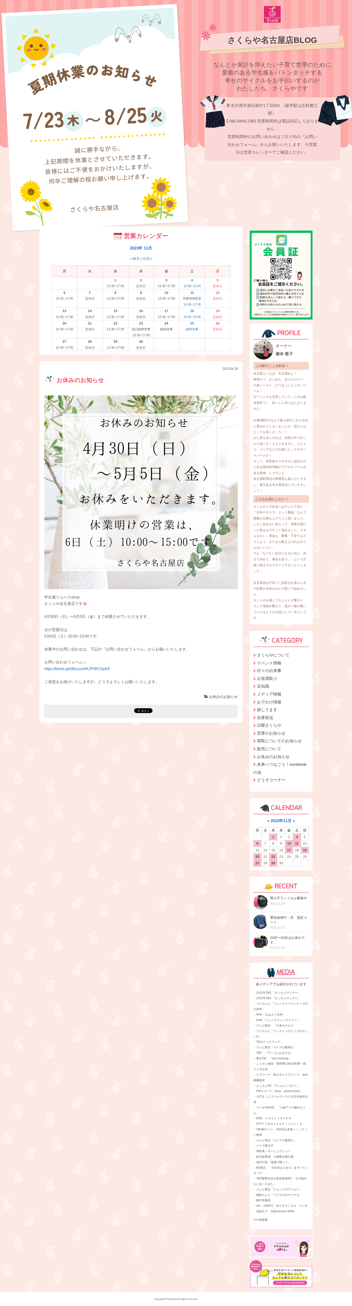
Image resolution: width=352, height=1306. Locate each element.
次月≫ (147, 259)
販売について (269, 748)
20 (257, 857)
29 (273, 863)
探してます (267, 709)
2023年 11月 (141, 248)
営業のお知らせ (271, 733)
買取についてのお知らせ (279, 740)
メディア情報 (269, 694)
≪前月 (135, 259)
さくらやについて (273, 655)
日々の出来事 (269, 670)
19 (305, 850)
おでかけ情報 (269, 702)
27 (257, 863)
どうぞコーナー (271, 780)
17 (289, 850)
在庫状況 (265, 717)
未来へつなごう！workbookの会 (280, 768)
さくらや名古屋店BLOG (272, 40)
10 (289, 843)
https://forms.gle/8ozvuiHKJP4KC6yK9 (77, 669)
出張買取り (267, 678)
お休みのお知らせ (79, 380)
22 (273, 857)
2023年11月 (281, 820)
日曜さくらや (269, 725)
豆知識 (263, 686)
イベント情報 (269, 663)
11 (297, 843)
